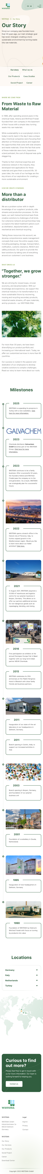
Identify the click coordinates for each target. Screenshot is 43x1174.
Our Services (6, 1145)
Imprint (25, 1122)
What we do (27, 70)
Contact (25, 1129)
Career (29, 83)
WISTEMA (5, 19)
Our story (15, 70)
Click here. (21, 546)
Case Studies (29, 76)
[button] (29, 6)
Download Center (8, 1160)
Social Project (17, 83)
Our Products (14, 76)
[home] (6, 6)
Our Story (5, 1141)
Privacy (25, 1126)
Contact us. (14, 1084)
